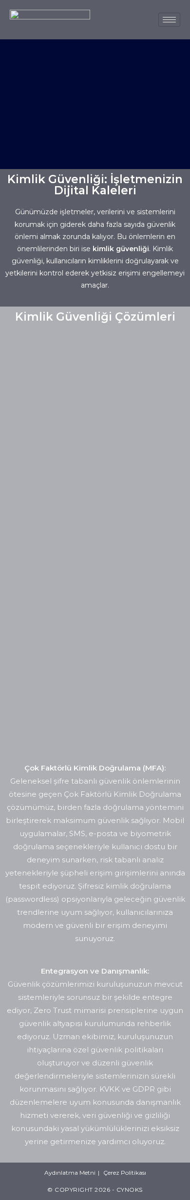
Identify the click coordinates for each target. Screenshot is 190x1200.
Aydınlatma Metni (69, 1172)
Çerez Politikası (124, 1172)
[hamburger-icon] (169, 20)
